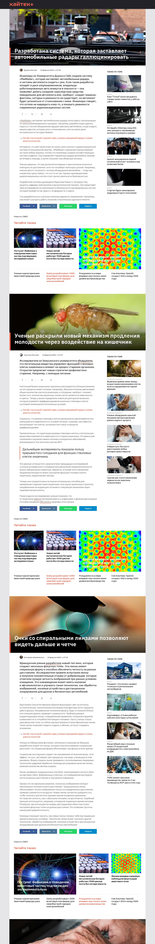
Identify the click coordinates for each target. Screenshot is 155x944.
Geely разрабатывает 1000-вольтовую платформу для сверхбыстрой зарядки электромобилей (60, 277)
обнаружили (84, 360)
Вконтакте (48, 206)
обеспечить (45, 501)
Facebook (28, 206)
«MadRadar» (26, 120)
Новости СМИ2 (21, 216)
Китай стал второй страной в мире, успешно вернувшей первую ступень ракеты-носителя (58, 139)
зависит (38, 499)
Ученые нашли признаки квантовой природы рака (27, 274)
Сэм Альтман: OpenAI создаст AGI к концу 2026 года (124, 276)
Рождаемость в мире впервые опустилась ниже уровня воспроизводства (92, 276)
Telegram (88, 206)
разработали (53, 663)
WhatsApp (68, 206)
